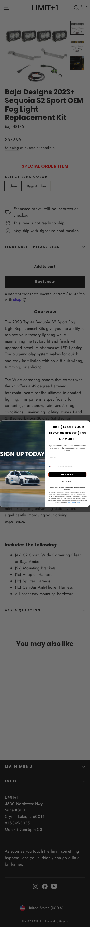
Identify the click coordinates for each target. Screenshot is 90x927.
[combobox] (52, 466)
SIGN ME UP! (67, 474)
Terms (78, 502)
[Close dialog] (87, 423)
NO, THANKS (67, 481)
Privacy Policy (71, 502)
